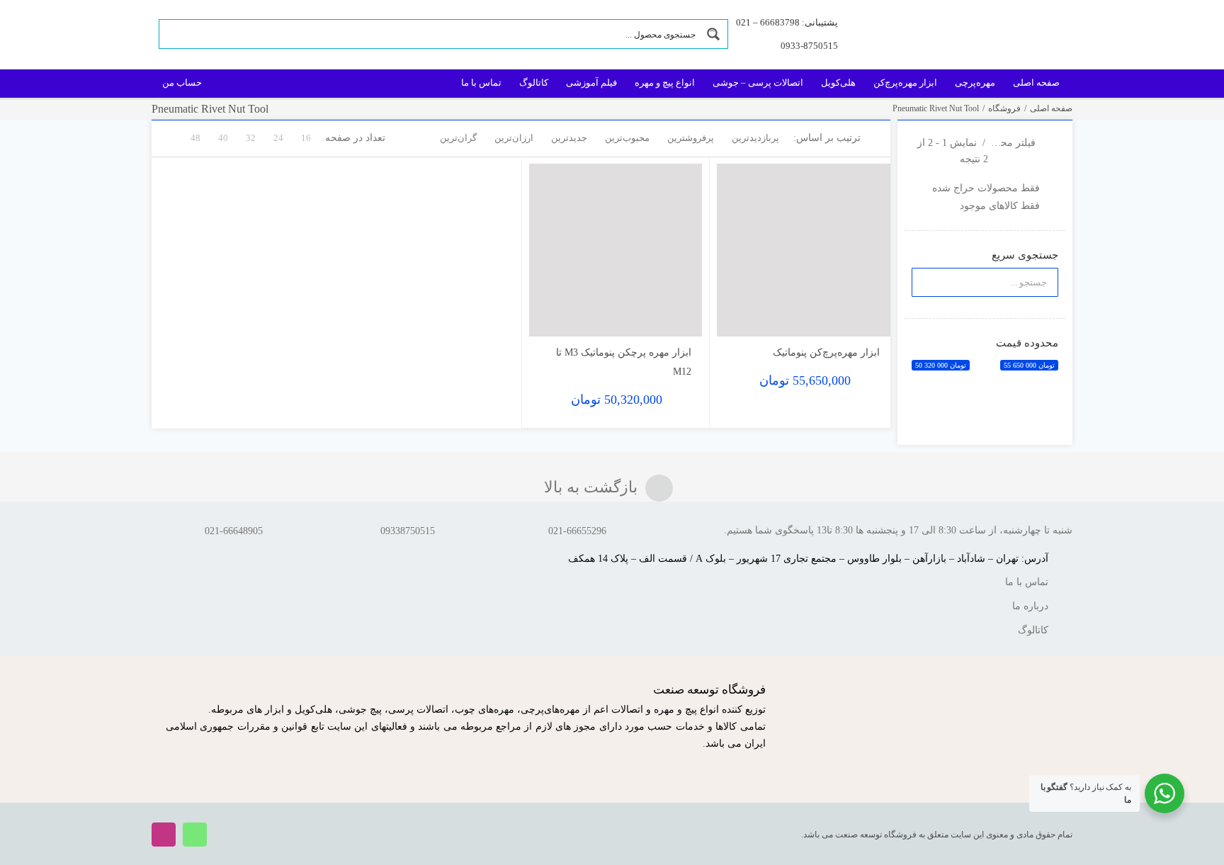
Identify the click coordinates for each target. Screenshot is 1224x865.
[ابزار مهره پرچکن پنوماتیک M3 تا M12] (616, 250)
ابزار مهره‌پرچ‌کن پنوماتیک (826, 352)
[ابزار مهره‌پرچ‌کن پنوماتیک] (803, 250)
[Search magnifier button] (713, 34)
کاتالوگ (1033, 630)
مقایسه (849, 320)
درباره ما (1030, 606)
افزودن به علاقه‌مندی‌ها (741, 315)
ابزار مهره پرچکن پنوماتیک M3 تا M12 (623, 362)
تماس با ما (1026, 582)
